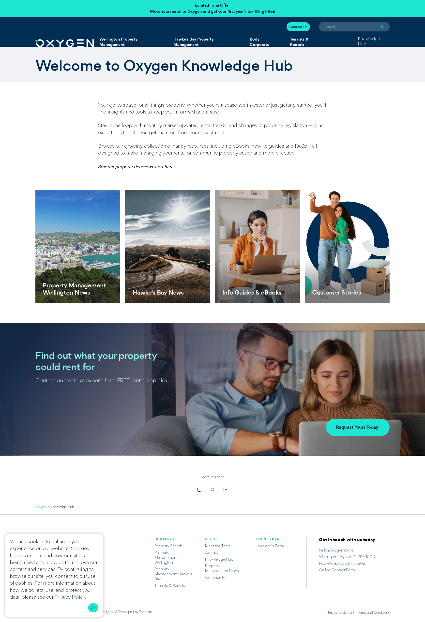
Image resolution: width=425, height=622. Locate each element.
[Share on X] (212, 489)
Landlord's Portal (270, 546)
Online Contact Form (337, 570)
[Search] (381, 26)
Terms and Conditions (374, 612)
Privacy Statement (341, 612)
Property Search (168, 546)
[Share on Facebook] (199, 489)
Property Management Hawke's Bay (173, 574)
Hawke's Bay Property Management (193, 41)
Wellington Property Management (118, 41)
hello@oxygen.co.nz (336, 550)
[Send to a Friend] (225, 489)
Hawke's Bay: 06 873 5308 (342, 563)
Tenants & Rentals (299, 41)
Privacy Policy (70, 597)
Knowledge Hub (369, 41)
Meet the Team (218, 546)
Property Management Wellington (165, 558)
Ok (93, 607)
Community (215, 578)
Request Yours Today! (358, 427)
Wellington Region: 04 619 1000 (347, 557)
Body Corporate (259, 41)
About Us (213, 553)
